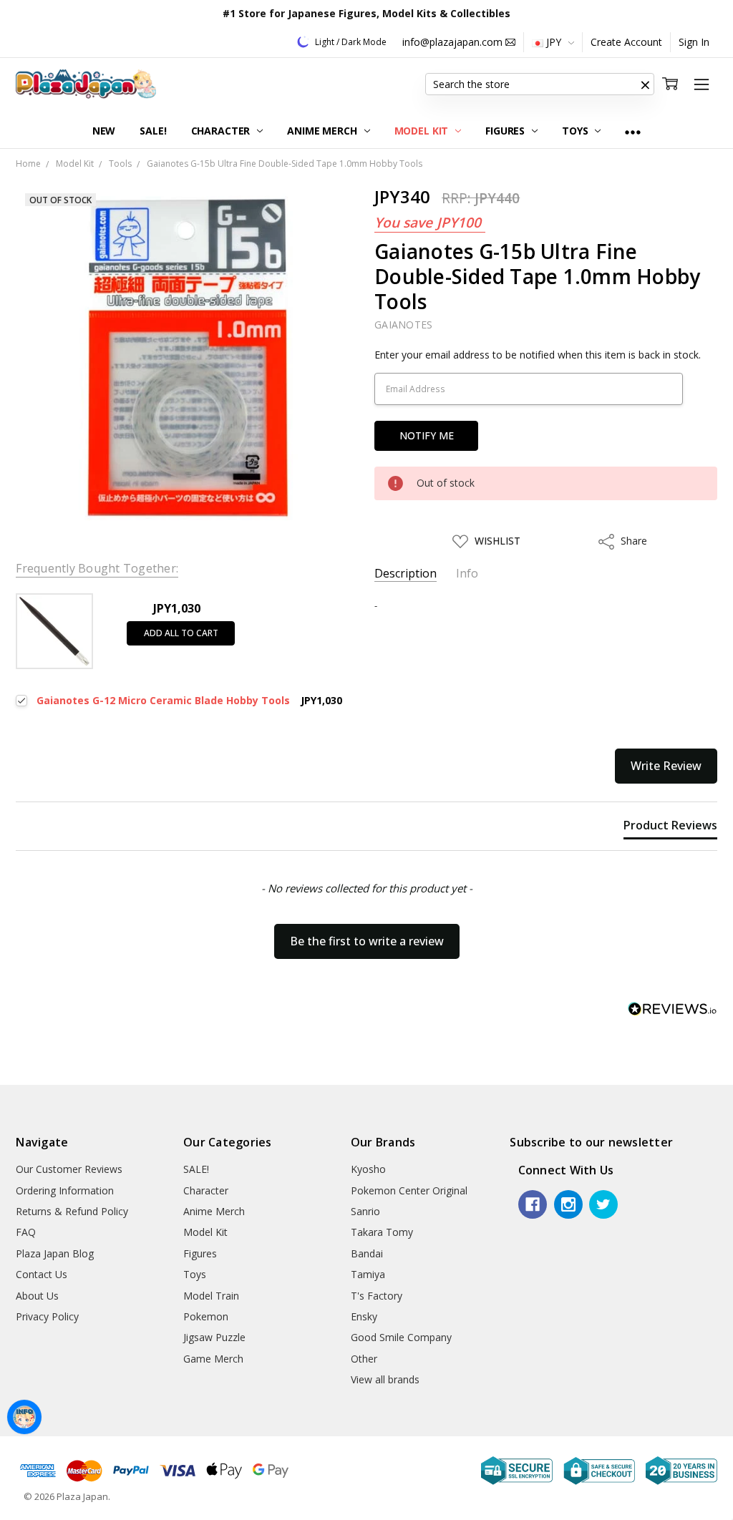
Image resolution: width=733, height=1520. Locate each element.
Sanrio (365, 1211)
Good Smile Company (401, 1337)
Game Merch (213, 1358)
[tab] (670, 828)
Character (222, 130)
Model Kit (423, 130)
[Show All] (633, 131)
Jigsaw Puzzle (214, 1337)
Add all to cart (181, 633)
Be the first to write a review (367, 941)
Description (405, 573)
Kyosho (368, 1169)
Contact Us (41, 1274)
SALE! (153, 130)
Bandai (367, 1253)
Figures (506, 130)
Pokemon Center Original (409, 1190)
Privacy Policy (47, 1316)
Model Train (211, 1295)
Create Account (626, 42)
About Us (37, 1295)
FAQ (26, 1232)
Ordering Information (65, 1190)
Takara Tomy (382, 1232)
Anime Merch (323, 130)
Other (364, 1358)
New (104, 130)
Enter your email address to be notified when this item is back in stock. (537, 354)
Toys (576, 130)
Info (467, 573)
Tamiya (368, 1274)
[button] (645, 84)
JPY (553, 42)
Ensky (364, 1316)
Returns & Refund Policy (72, 1211)
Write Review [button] (666, 766)
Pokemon (205, 1316)
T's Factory (376, 1295)
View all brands (385, 1379)
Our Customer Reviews (69, 1169)
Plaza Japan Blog (55, 1253)
